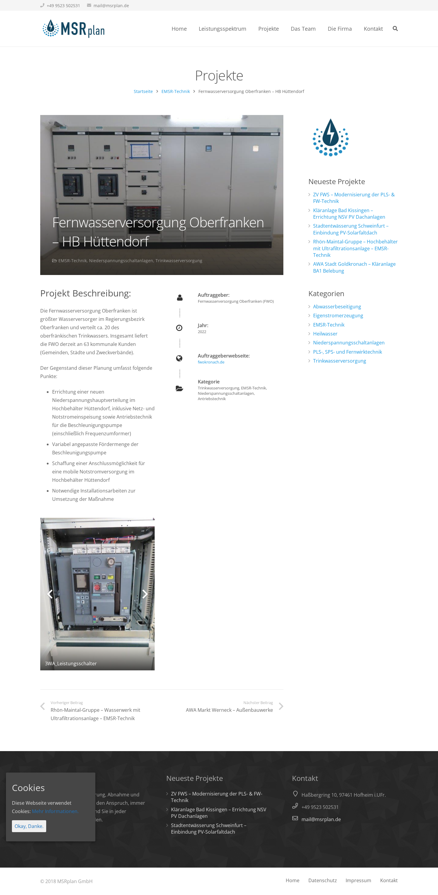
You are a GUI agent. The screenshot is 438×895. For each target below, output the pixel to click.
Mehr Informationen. (55, 811)
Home (292, 880)
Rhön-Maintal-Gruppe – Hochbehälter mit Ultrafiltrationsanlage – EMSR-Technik (355, 248)
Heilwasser (325, 333)
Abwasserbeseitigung (337, 306)
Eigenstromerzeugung (338, 315)
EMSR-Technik (175, 91)
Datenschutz (322, 880)
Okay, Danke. (29, 826)
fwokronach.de (211, 362)
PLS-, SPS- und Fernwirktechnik (347, 352)
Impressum (358, 880)
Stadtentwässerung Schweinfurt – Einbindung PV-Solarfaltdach (351, 229)
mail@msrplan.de (111, 5)
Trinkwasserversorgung (179, 260)
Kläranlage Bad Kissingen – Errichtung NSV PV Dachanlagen (349, 213)
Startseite (143, 91)
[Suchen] (395, 28)
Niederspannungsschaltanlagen (121, 260)
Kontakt (389, 880)
